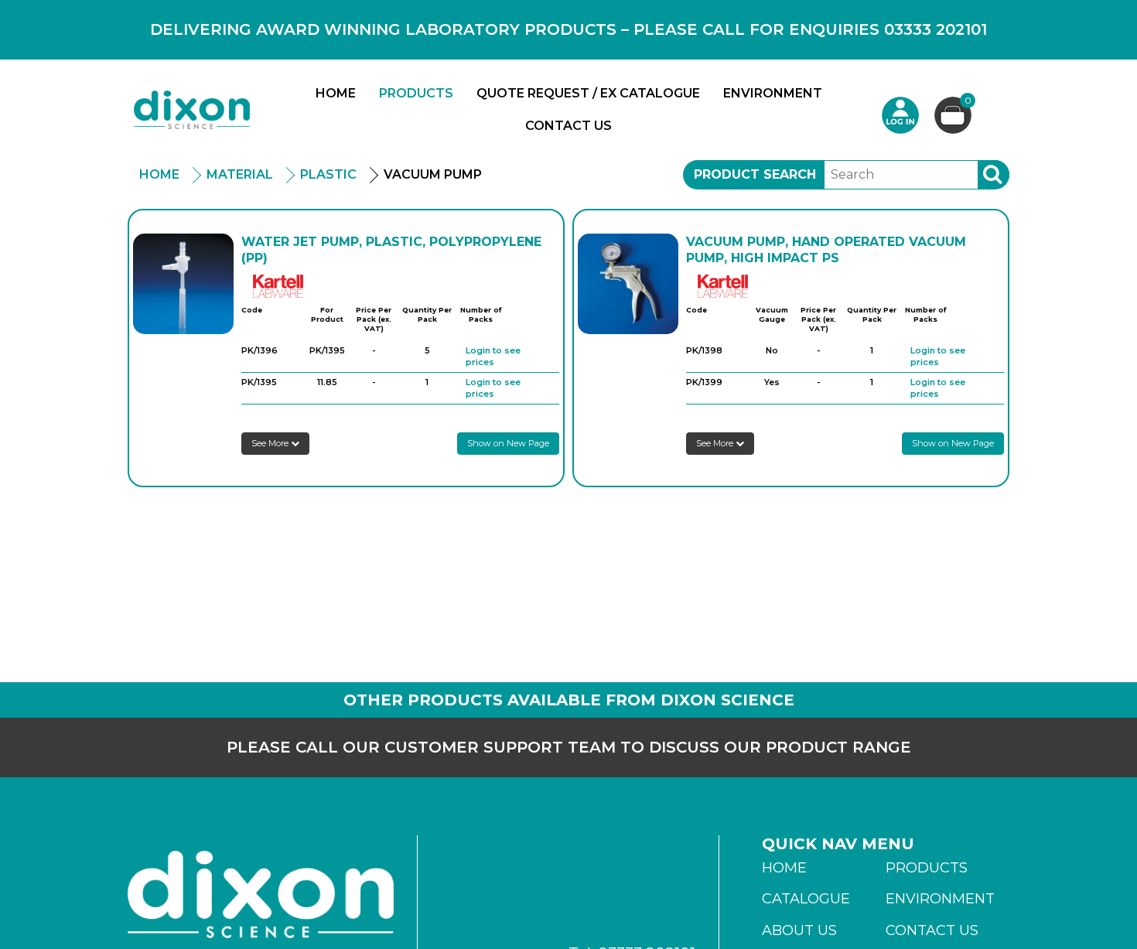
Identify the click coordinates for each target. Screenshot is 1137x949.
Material (240, 174)
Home (336, 93)
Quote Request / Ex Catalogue (588, 93)
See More (271, 443)
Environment (772, 93)
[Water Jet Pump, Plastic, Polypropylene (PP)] (183, 284)
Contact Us (568, 125)
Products (416, 93)
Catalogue (806, 898)
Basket (968, 101)
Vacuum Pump (433, 174)
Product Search (755, 174)
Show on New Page (508, 443)
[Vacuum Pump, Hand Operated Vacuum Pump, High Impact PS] (628, 284)
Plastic (328, 174)
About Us (799, 930)
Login (900, 115)
